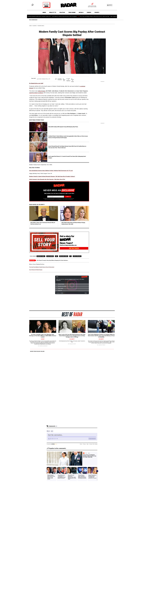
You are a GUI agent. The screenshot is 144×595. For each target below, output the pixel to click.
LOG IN (110, 5)
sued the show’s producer (36, 92)
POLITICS (62, 12)
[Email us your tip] (46, 7)
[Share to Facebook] (60, 79)
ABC (56, 256)
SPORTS (96, 12)
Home (30, 25)
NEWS (44, 12)
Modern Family (41, 25)
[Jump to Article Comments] (56, 79)
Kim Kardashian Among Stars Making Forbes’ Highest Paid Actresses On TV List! (51, 170)
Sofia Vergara (77, 256)
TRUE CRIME (71, 12)
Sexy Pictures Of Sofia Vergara (35, 269)
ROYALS (81, 12)
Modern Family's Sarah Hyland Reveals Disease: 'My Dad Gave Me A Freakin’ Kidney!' (52, 176)
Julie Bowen (50, 256)
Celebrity (35, 25)
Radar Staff (33, 78)
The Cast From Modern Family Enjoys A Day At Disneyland (41, 267)
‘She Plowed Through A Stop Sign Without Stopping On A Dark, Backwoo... (52, 260)
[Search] (32, 5)
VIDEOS (89, 12)
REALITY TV (52, 12)
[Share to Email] (72, 79)
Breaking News (64, 256)
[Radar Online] (69, 5)
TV (70, 256)
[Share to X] (64, 79)
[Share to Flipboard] (68, 79)
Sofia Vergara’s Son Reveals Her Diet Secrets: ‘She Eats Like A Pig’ (47, 179)
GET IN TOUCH (74, 248)
